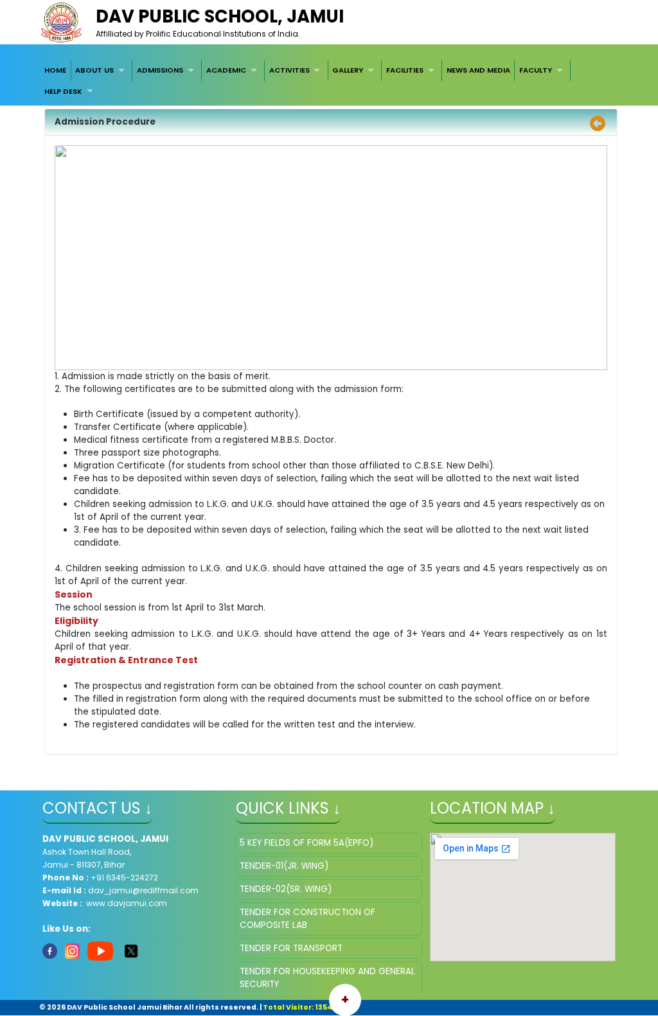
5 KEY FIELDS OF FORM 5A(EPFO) (306, 843)
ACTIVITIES (289, 70)
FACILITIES (404, 70)
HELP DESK (63, 91)
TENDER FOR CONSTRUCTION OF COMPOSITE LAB (307, 918)
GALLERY (347, 70)
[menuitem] (55, 70)
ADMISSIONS (160, 70)
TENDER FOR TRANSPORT (291, 948)
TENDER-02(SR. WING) (286, 889)
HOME (55, 70)
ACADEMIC (226, 70)
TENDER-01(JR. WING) (284, 866)
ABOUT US (94, 70)
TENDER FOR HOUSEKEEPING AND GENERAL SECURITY (327, 977)
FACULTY (535, 70)
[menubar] (329, 81)
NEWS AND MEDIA (478, 70)
